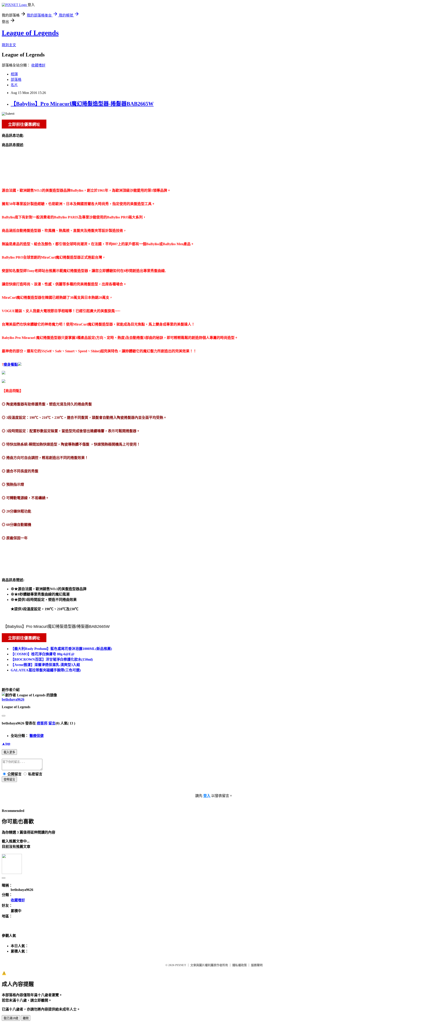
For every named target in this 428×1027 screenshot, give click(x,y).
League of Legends (30, 33)
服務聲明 (257, 965)
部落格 (16, 79)
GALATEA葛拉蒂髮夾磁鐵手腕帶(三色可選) (46, 670)
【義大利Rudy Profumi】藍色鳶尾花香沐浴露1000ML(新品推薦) (61, 649)
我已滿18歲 (11, 1018)
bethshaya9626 (13, 699)
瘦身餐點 (11, 364)
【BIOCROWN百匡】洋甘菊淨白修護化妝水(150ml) (52, 659)
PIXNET (180, 965)
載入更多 (9, 752)
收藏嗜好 (38, 65)
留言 (52, 723)
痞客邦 (42, 723)
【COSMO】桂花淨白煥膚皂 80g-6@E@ (42, 654)
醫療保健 (36, 736)
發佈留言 (9, 779)
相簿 (14, 74)
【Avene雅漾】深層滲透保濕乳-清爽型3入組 (45, 665)
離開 (26, 1018)
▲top (6, 743)
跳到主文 (9, 45)
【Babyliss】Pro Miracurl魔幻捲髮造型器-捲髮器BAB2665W (82, 104)
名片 (14, 85)
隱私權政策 (239, 965)
